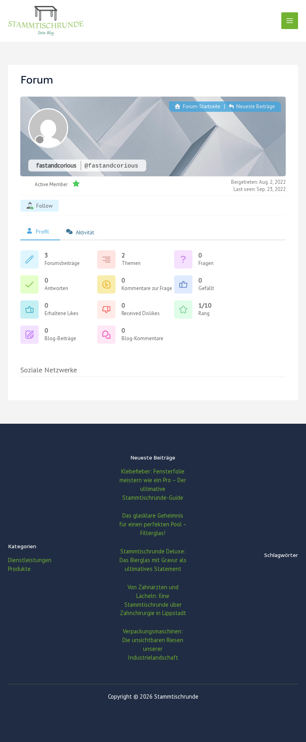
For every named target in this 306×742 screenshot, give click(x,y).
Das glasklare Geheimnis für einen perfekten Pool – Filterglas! (153, 524)
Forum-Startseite (201, 106)
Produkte (19, 569)
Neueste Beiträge (255, 106)
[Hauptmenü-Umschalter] (289, 20)
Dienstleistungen (29, 560)
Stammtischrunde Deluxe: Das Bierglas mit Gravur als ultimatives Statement (153, 560)
